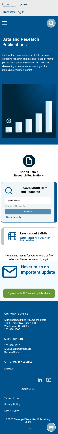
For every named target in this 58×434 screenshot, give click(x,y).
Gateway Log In (13, 12)
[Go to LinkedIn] (40, 380)
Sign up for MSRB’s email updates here (29, 293)
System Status (12, 352)
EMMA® (9, 368)
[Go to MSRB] (8, 4)
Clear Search (13, 217)
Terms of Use (11, 398)
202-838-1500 (12, 329)
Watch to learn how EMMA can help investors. (35, 239)
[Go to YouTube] (48, 380)
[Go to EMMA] (26, 4)
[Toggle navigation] (4, 23)
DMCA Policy (11, 411)
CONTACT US (28, 388)
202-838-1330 (12, 345)
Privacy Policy (12, 404)
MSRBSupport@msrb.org (17, 348)
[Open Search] (51, 23)
